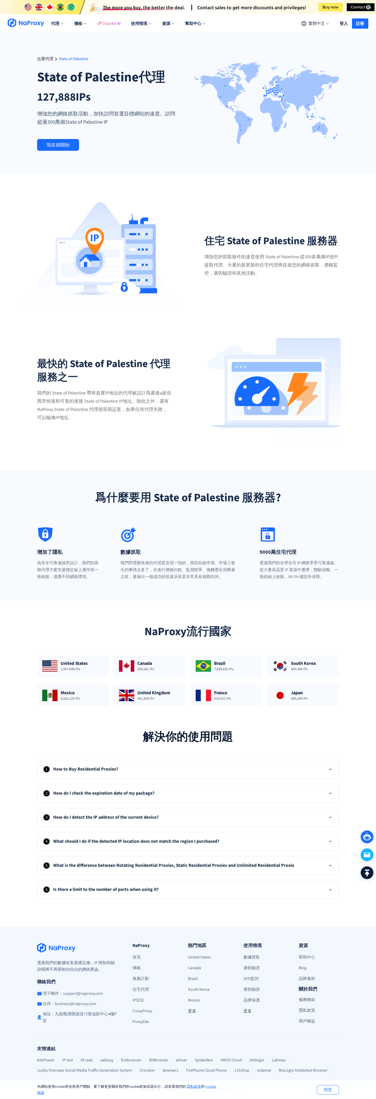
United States (199, 957)
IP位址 (138, 1000)
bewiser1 (171, 1070)
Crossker (147, 1070)
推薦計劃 (140, 978)
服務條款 (307, 999)
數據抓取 (252, 957)
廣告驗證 (252, 968)
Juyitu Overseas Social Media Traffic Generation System (84, 1070)
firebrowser (131, 1060)
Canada (194, 968)
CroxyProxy (142, 1011)
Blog (302, 968)
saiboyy (106, 1060)
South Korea (198, 989)
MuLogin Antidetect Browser (303, 1070)
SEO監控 (251, 978)
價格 (136, 968)
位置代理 (45, 59)
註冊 (360, 23)
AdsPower (46, 1060)
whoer (181, 1060)
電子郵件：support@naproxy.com (73, 993)
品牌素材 (307, 978)
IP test (67, 1060)
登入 (344, 23)
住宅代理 (140, 989)
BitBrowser (158, 1060)
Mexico (194, 1000)
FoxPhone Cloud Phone (206, 1070)
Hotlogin (256, 1060)
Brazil (193, 978)
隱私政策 (194, 1086)
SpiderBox (204, 1060)
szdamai (264, 1070)
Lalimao (279, 1060)
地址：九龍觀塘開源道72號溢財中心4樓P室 (80, 1017)
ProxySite (140, 1022)
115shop (241, 1070)
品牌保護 (252, 1000)
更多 (192, 1011)
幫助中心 (307, 957)
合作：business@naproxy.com (69, 1004)
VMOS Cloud (231, 1060)
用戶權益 (307, 1021)
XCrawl (87, 1060)
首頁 (136, 957)
